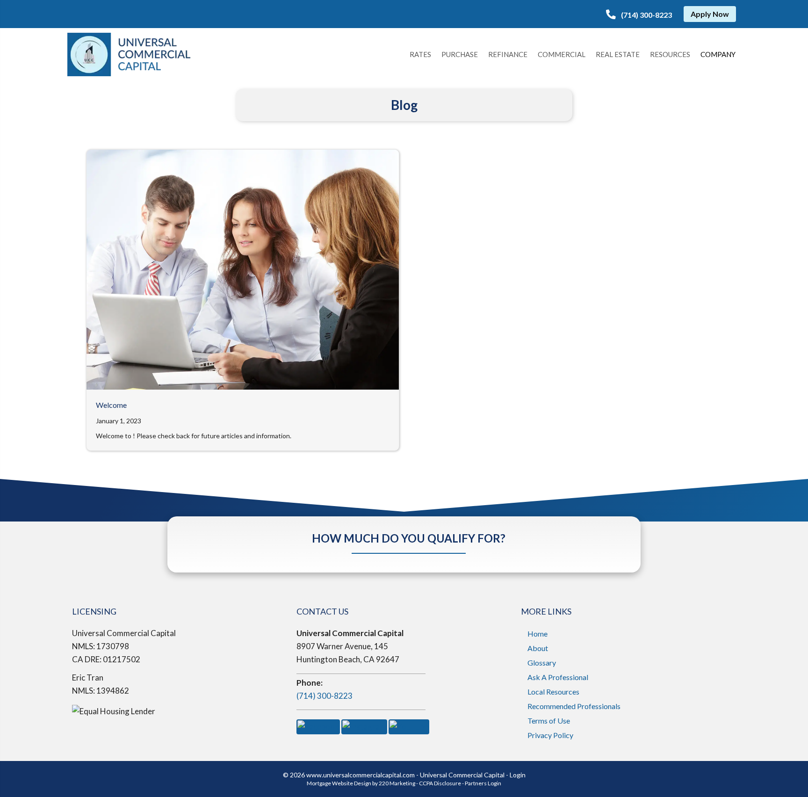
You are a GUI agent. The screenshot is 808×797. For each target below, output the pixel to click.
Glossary (541, 662)
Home (537, 633)
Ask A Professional (557, 677)
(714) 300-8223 (324, 696)
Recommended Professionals (573, 706)
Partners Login (483, 783)
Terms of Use (548, 720)
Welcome (111, 404)
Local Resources (553, 691)
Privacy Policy (550, 735)
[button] (639, 14)
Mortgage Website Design (339, 783)
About (537, 648)
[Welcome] (243, 269)
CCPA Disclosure (440, 783)
